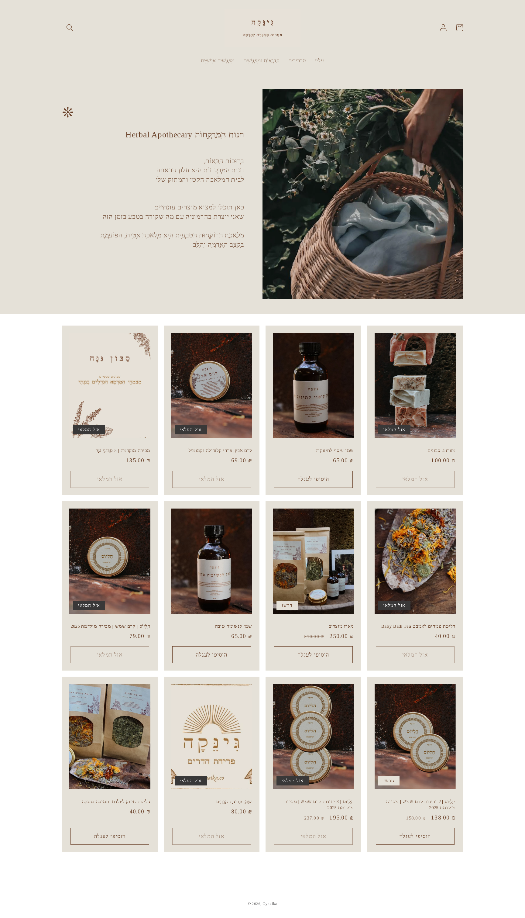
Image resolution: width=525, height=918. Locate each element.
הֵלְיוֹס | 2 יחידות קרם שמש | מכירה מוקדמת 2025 (421, 804)
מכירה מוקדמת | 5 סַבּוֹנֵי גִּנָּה (122, 450)
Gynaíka (269, 904)
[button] (70, 28)
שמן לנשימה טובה (233, 626)
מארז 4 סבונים (442, 450)
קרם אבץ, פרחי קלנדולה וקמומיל (220, 450)
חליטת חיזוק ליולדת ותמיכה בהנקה (116, 801)
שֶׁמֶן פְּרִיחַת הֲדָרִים (234, 801)
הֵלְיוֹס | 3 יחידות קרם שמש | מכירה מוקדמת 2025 (319, 804)
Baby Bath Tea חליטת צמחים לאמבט (418, 626)
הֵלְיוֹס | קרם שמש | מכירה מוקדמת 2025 (110, 626)
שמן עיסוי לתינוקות (335, 450)
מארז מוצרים (341, 626)
